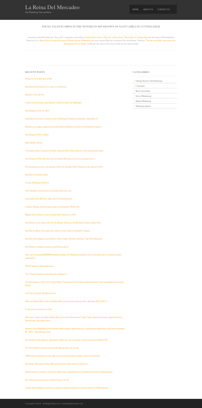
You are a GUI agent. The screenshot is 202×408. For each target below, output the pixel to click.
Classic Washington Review (37, 182)
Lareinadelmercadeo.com (72, 403)
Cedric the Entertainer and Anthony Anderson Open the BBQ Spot (53, 102)
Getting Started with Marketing (149, 80)
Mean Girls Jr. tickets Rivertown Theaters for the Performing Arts (67, 40)
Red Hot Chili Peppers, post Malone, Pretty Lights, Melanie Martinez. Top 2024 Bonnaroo (63, 238)
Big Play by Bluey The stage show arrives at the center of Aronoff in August (57, 230)
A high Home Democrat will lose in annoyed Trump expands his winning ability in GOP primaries (66, 387)
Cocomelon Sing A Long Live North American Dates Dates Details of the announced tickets (64, 150)
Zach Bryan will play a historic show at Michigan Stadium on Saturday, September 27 (61, 118)
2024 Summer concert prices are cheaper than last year (48, 190)
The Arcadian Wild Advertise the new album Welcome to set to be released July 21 (60, 158)
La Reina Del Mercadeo (52, 7)
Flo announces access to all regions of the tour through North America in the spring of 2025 (64, 166)
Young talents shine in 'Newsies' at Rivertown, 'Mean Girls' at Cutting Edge (116, 37)
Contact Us (163, 9)
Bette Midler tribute (33, 142)
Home (136, 9)
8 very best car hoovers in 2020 (38, 309)
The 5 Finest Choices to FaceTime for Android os (46, 274)
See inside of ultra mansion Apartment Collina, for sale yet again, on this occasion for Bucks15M (66, 339)
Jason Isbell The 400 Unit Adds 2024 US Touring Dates (48, 198)
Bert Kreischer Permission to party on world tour (45, 86)
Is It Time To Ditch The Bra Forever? (40, 293)
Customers (140, 85)
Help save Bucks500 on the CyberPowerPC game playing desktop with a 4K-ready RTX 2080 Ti (66, 301)
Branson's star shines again (36, 174)
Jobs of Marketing (143, 96)
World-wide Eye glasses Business (39, 265)
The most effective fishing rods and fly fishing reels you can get (52, 347)
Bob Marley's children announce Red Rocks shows (46, 246)
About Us (148, 9)
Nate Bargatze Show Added (37, 134)
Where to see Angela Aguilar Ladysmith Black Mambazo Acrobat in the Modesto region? (63, 126)
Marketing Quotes (143, 106)
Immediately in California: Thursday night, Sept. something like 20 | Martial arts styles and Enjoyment (69, 371)
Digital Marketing (143, 101)
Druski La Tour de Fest (35, 94)
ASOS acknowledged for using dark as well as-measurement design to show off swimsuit (62, 355)
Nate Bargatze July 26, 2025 (37, 110)
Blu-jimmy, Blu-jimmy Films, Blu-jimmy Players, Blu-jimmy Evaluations (56, 363)
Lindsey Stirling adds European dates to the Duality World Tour (52, 206)
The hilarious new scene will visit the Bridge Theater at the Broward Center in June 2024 (63, 222)
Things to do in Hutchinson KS (38, 78)
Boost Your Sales (143, 90)
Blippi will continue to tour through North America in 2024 (50, 214)
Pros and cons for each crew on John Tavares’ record (47, 379)
